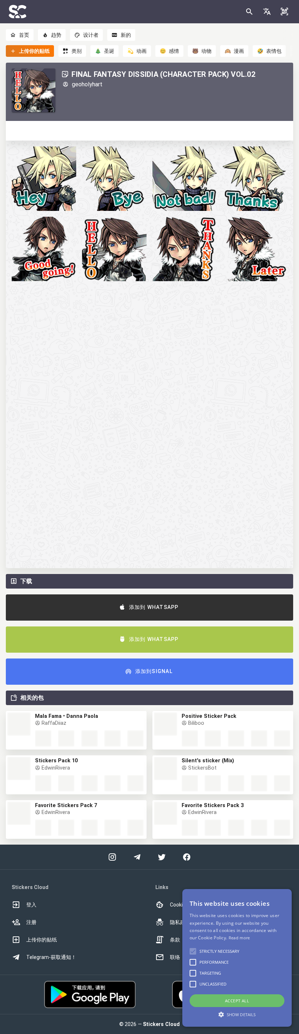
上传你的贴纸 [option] (41, 940)
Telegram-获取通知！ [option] (51, 957)
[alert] (237, 958)
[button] (267, 11)
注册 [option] (31, 922)
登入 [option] (31, 905)
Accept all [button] (237, 1000)
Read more (239, 937)
